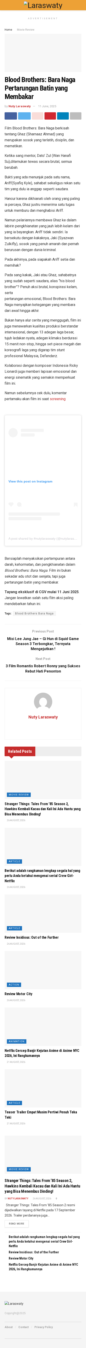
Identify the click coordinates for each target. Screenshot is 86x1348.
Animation (17, 1041)
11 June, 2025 (47, 106)
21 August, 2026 (15, 1062)
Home (8, 29)
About (9, 1327)
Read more (16, 1223)
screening (58, 399)
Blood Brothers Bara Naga (34, 613)
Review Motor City (18, 994)
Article (14, 861)
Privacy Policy (43, 1327)
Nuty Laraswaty (19, 106)
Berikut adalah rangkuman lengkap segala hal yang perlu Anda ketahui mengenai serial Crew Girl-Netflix (42, 875)
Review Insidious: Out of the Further (31, 937)
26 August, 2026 (15, 820)
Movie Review (25, 29)
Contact (23, 1327)
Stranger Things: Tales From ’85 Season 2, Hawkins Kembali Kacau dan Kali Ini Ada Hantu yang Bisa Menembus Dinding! (42, 809)
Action (14, 984)
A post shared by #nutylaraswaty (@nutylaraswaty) (45, 538)
